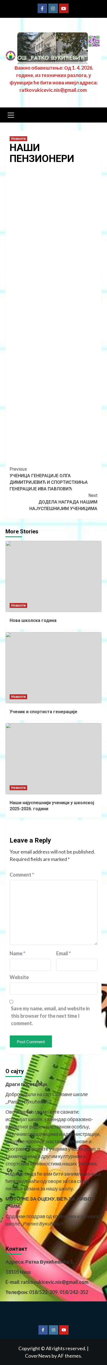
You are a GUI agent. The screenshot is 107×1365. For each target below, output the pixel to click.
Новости (18, 139)
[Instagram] (53, 8)
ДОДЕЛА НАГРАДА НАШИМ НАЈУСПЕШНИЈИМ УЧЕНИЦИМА (63, 502)
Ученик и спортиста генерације (43, 711)
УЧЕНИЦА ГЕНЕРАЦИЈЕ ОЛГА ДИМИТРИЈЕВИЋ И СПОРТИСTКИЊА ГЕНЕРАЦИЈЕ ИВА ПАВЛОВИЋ (49, 479)
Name (17, 953)
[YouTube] (64, 8)
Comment (22, 875)
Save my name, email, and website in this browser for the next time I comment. (50, 1015)
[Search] (95, 115)
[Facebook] (42, 8)
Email (63, 953)
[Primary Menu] (10, 114)
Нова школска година (33, 620)
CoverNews (38, 1356)
